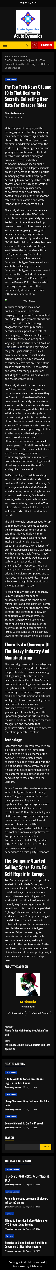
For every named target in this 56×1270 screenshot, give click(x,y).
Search (9, 1138)
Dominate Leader (15, 347)
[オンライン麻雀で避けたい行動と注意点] (28, 1169)
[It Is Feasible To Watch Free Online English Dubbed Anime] (28, 1072)
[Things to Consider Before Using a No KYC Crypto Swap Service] (28, 1214)
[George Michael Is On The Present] (28, 1116)
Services (9, 1213)
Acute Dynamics (28, 36)
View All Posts (40, 1013)
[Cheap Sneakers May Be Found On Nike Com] (28, 1094)
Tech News (11, 79)
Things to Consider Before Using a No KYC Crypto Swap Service (26, 1222)
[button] (5, 45)
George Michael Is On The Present (24, 1123)
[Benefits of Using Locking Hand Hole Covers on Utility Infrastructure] (28, 1236)
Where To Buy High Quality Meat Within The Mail (26, 1030)
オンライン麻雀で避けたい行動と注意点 (27, 1178)
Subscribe (46, 45)
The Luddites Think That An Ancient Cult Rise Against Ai (27, 1045)
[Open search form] (27, 45)
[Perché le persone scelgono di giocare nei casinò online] (28, 1192)
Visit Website (15, 1013)
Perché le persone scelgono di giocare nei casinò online (26, 1200)
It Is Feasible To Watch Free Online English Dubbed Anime (24, 1081)
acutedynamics (15, 113)
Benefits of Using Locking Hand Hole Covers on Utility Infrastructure (26, 1244)
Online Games (12, 1169)
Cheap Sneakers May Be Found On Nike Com (27, 1103)
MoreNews (19, 1266)
